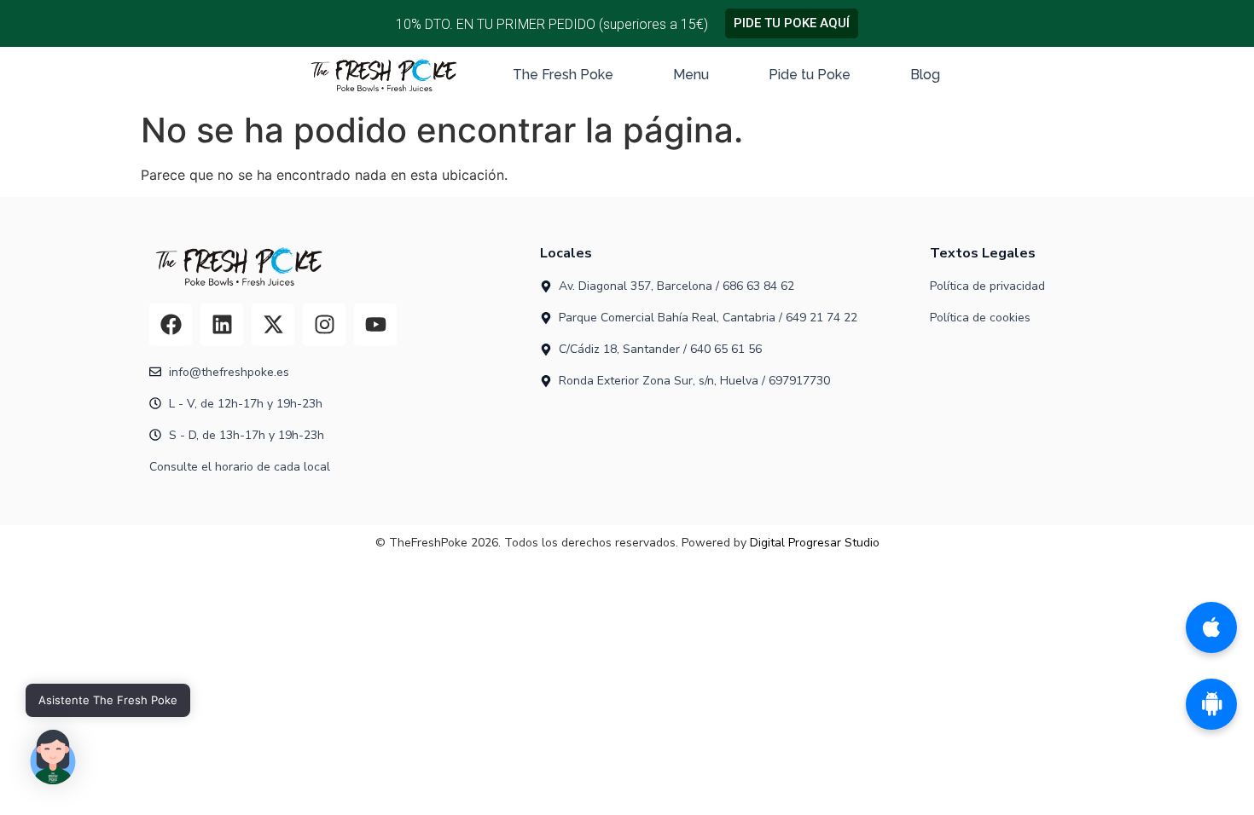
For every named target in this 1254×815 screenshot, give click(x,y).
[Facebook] (170, 324)
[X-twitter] (273, 324)
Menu (691, 74)
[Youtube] (375, 324)
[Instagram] (324, 324)
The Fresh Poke (563, 74)
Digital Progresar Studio (815, 543)
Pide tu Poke (810, 74)
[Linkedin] (221, 324)
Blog (925, 74)
